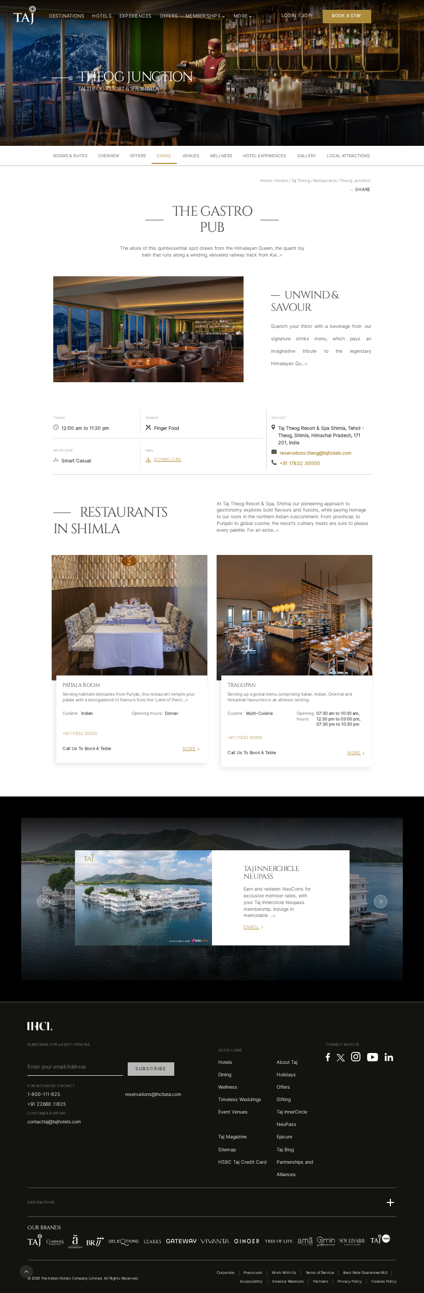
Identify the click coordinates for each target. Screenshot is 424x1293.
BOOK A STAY (346, 15)
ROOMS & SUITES (70, 156)
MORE (189, 748)
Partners (320, 1281)
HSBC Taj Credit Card (242, 1162)
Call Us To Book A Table (87, 748)
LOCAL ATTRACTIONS (348, 156)
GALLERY (306, 156)
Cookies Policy (384, 1281)
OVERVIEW (108, 156)
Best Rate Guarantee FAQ (365, 1272)
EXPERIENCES (135, 16)
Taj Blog (285, 1149)
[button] (211, 1202)
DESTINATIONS (66, 16)
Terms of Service (320, 1272)
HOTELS (102, 16)
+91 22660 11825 (46, 1104)
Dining (224, 1074)
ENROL (252, 927)
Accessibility (251, 1281)
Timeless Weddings (239, 1099)
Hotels (225, 1062)
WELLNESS (221, 156)
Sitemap (227, 1149)
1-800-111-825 (43, 1094)
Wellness (227, 1087)
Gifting (284, 1099)
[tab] (70, 156)
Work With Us (284, 1272)
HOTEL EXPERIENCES (264, 156)
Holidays (286, 1074)
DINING (164, 156)
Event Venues (233, 1112)
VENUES (191, 156)
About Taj (287, 1062)
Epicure (284, 1136)
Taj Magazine (232, 1136)
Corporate (225, 1272)
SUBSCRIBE (150, 1068)
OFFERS (169, 16)
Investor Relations (288, 1281)
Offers (283, 1087)
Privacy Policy (350, 1281)
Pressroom (253, 1272)
